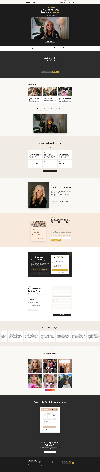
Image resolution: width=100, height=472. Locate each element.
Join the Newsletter (50, 41)
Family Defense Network (54, 462)
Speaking (65, 2)
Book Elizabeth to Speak (55, 205)
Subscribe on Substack (49, 451)
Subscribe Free (55, 71)
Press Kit (73, 0)
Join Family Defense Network (49, 171)
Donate (69, 0)
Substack (56, 2)
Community (61, 2)
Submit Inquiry (61, 314)
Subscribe (65, 0)
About (69, 2)
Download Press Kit (65, 205)
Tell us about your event (56, 308)
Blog (40, 462)
